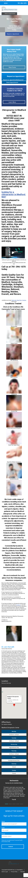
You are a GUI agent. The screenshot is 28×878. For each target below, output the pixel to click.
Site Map (22, 871)
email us (18, 604)
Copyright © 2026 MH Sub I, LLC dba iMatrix (12, 869)
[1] (10, 43)
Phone (3, 834)
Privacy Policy (14, 871)
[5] (21, 805)
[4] (17, 805)
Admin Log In (5, 871)
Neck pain (14, 300)
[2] (14, 43)
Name (3, 821)
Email (3, 827)
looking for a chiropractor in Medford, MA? (14, 194)
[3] (17, 43)
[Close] (20, 696)
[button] (14, 705)
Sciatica (24, 300)
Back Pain (19, 300)
